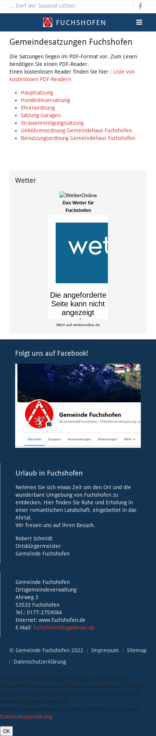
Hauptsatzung (37, 92)
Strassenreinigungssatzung (52, 123)
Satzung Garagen (41, 115)
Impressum (105, 650)
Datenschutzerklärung (40, 662)
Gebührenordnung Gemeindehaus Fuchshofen (76, 130)
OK (6, 731)
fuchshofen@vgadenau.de (64, 628)
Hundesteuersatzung (45, 100)
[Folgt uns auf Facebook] (78, 405)
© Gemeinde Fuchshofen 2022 (46, 650)
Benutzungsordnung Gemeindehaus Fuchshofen (78, 138)
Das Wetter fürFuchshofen (78, 206)
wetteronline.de (86, 325)
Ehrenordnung (38, 108)
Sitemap (137, 650)
